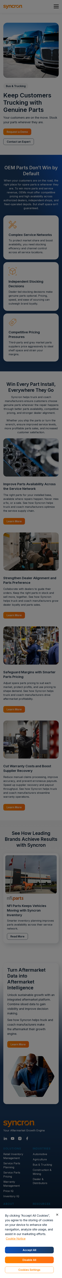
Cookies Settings (29, 1269)
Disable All (29, 1260)
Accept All (29, 1250)
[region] (31, 1243)
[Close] (57, 1214)
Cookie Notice (15, 1238)
